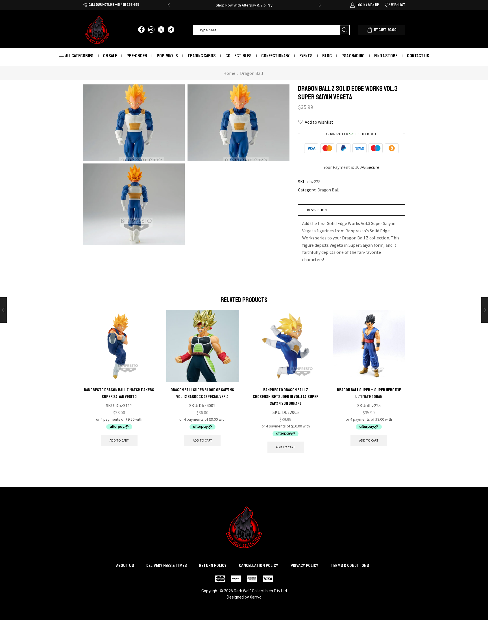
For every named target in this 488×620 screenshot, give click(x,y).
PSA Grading (353, 56)
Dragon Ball (251, 73)
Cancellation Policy (258, 565)
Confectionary (275, 56)
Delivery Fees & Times (166, 565)
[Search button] (344, 30)
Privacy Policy (304, 565)
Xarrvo (256, 597)
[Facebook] (141, 30)
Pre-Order (137, 56)
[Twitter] (161, 30)
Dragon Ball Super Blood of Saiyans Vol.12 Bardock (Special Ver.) (202, 393)
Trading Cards (202, 56)
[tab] (351, 210)
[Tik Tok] (171, 30)
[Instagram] (151, 30)
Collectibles (238, 56)
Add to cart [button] (119, 440)
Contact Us (418, 56)
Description (317, 210)
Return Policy (212, 565)
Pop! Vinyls (167, 56)
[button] (169, 5)
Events (306, 56)
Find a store (385, 56)
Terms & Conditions (350, 565)
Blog (327, 56)
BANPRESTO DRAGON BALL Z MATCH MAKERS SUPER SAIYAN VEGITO (119, 393)
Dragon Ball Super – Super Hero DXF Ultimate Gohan (369, 393)
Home (229, 73)
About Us (125, 565)
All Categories (79, 56)
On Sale (110, 56)
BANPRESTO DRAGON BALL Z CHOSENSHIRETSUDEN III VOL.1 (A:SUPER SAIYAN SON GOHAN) (286, 396)
